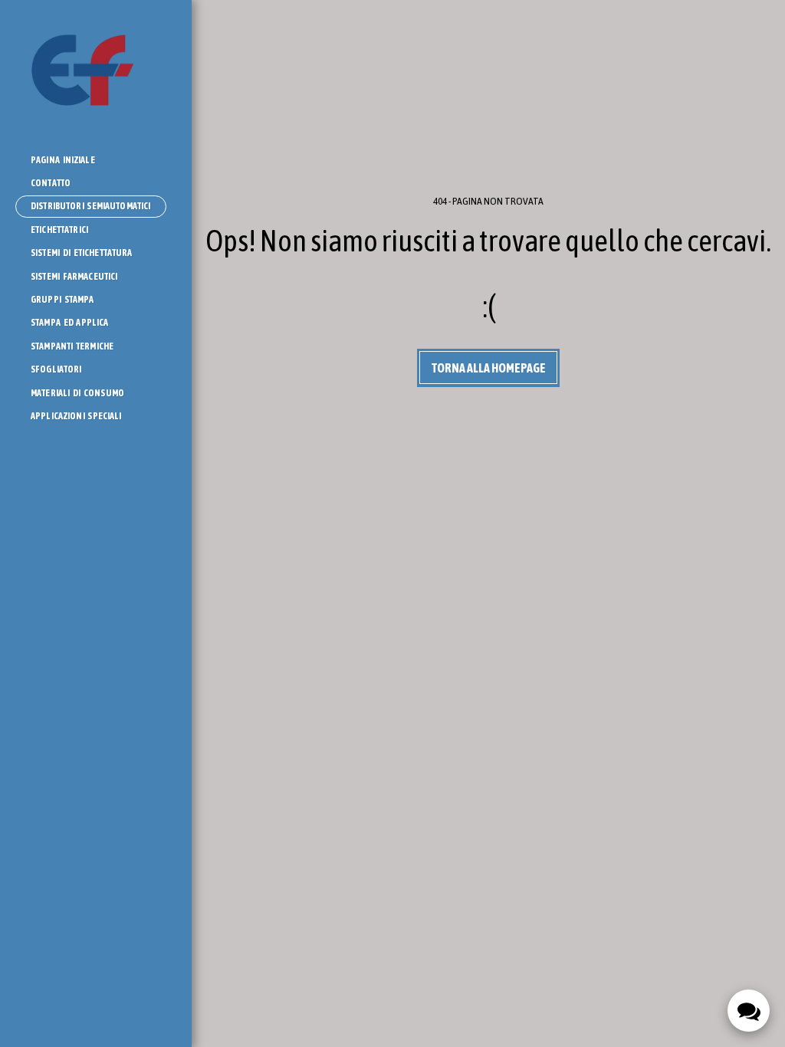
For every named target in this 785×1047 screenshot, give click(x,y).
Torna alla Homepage (489, 368)
